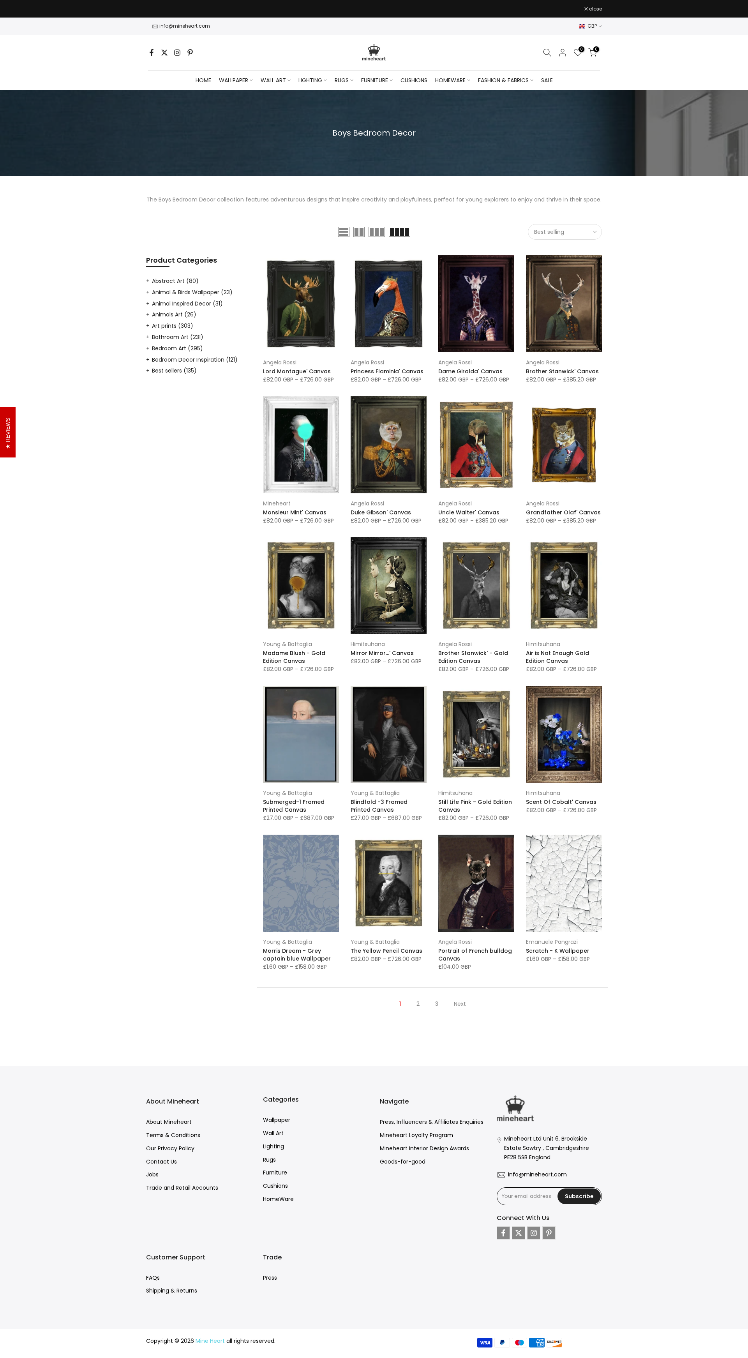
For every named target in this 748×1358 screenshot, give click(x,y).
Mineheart (277, 503)
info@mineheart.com (184, 26)
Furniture (275, 1172)
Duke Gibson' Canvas (381, 512)
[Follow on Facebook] (151, 52)
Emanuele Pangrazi (552, 942)
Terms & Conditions (173, 1135)
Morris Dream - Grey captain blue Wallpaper (297, 954)
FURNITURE (374, 80)
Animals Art (174, 314)
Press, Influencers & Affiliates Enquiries (431, 1122)
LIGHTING (310, 80)
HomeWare (278, 1199)
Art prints (172, 326)
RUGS (342, 80)
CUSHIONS (413, 80)
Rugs (269, 1160)
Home (203, 80)
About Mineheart (169, 1122)
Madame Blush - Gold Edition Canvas (294, 657)
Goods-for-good (402, 1162)
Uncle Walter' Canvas (468, 512)
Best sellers (174, 370)
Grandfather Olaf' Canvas (563, 512)
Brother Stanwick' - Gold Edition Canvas (473, 657)
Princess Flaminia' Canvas (387, 371)
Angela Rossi (279, 362)
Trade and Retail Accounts (182, 1188)
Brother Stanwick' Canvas (562, 371)
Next (460, 1004)
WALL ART (273, 80)
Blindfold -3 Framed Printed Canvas (379, 806)
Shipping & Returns (171, 1290)
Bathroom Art (177, 337)
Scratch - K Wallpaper (557, 951)
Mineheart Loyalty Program (416, 1135)
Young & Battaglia (287, 644)
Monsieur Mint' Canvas (294, 512)
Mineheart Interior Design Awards (424, 1148)
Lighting (273, 1146)
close (157, 9)
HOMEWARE (450, 80)
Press (270, 1278)
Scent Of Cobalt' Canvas (561, 802)
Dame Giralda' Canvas (470, 371)
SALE (547, 80)
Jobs (152, 1174)
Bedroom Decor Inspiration (195, 360)
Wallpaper (276, 1120)
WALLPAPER (233, 80)
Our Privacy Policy (170, 1148)
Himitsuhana (368, 644)
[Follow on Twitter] (164, 52)
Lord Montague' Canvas (297, 371)
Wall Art (273, 1133)
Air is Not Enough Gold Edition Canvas (557, 657)
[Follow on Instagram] (177, 52)
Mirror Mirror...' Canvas (382, 653)
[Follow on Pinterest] (190, 52)
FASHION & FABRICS (503, 80)
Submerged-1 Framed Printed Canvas (294, 806)
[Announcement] (374, 9)
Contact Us (161, 1162)
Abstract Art (175, 281)
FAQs (153, 1278)
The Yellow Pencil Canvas (386, 951)
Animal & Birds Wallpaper (192, 292)
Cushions (275, 1186)
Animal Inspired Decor (187, 303)
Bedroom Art (177, 348)
